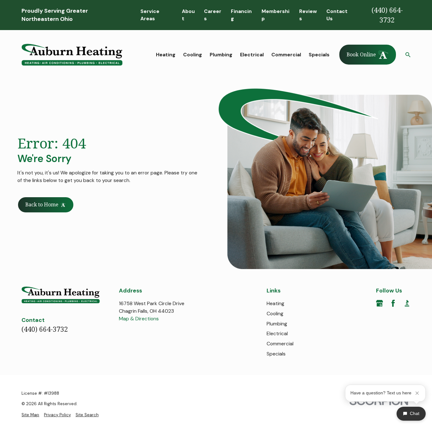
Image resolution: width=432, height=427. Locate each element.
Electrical (277, 333)
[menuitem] (30, 415)
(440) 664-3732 (387, 15)
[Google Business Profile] (379, 303)
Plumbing (277, 323)
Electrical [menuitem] (252, 54)
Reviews (308, 15)
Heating (275, 303)
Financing (241, 15)
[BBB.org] (407, 303)
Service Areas (149, 15)
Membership (275, 15)
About (188, 15)
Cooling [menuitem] (192, 54)
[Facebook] (393, 303)
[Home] (72, 55)
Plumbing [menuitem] (221, 54)
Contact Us (337, 15)
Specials (276, 353)
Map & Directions (139, 318)
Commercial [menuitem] (286, 54)
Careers (212, 15)
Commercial (280, 343)
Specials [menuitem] (319, 54)
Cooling (275, 313)
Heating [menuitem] (166, 54)
